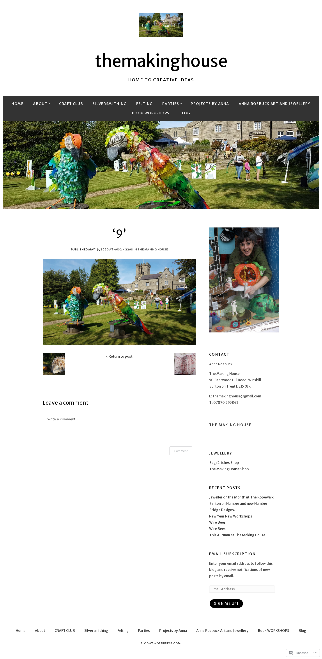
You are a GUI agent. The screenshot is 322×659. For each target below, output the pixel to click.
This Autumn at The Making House (237, 535)
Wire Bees (217, 522)
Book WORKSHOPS (151, 113)
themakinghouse (161, 61)
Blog (184, 113)
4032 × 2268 (123, 249)
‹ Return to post (119, 356)
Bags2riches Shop (224, 462)
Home (17, 103)
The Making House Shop (229, 469)
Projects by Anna (210, 103)
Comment (181, 451)
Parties (170, 103)
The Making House (153, 249)
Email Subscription (232, 554)
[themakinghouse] (161, 165)
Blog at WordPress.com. (161, 643)
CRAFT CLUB (71, 103)
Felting (144, 103)
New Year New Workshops (230, 516)
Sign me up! (226, 603)
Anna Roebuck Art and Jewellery (274, 103)
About (40, 103)
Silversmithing (110, 103)
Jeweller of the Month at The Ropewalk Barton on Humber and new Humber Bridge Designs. (241, 503)
